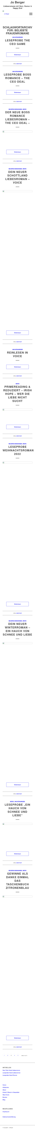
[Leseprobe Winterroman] (17, 530)
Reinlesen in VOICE (17, 354)
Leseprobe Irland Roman (10, 1075)
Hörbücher (6, 1087)
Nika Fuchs (6, 1095)
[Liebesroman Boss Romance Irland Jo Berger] (17, 138)
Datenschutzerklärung (9, 1117)
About (4, 1090)
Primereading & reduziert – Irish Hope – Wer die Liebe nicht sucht (17, 394)
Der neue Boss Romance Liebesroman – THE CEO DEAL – (17, 117)
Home (4, 1085)
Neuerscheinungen (15, 109)
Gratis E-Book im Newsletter (11, 1092)
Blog (4, 1100)
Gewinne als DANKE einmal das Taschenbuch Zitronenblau (17, 881)
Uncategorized (17, 37)
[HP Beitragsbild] (17, 415)
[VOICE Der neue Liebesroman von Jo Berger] (17, 258)
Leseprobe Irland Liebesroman (11, 1073)
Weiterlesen (17, 55)
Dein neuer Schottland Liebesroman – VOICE (17, 177)
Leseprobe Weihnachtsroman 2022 (18, 450)
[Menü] (29, 13)
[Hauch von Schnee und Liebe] (17, 710)
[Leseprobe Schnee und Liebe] (17, 835)
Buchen (5, 1097)
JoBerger (19, 63)
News (24, 109)
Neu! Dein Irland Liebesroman (11, 1070)
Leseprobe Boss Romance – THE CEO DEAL (17, 77)
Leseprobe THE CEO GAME (17, 42)
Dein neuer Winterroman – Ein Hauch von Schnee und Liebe (17, 629)
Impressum (6, 1112)
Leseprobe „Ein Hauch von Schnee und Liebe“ (17, 810)
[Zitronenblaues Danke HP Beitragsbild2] (17, 963)
